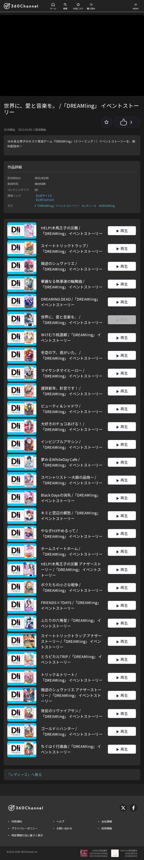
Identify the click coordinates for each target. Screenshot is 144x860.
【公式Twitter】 (44, 200)
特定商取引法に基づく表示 (27, 835)
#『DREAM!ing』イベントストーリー (56, 206)
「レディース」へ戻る (24, 774)
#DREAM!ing (107, 206)
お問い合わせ (64, 828)
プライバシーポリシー (24, 828)
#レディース (89, 206)
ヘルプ (60, 821)
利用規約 (16, 821)
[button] (53, 6)
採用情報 (106, 828)
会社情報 (106, 821)
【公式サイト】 (43, 195)
